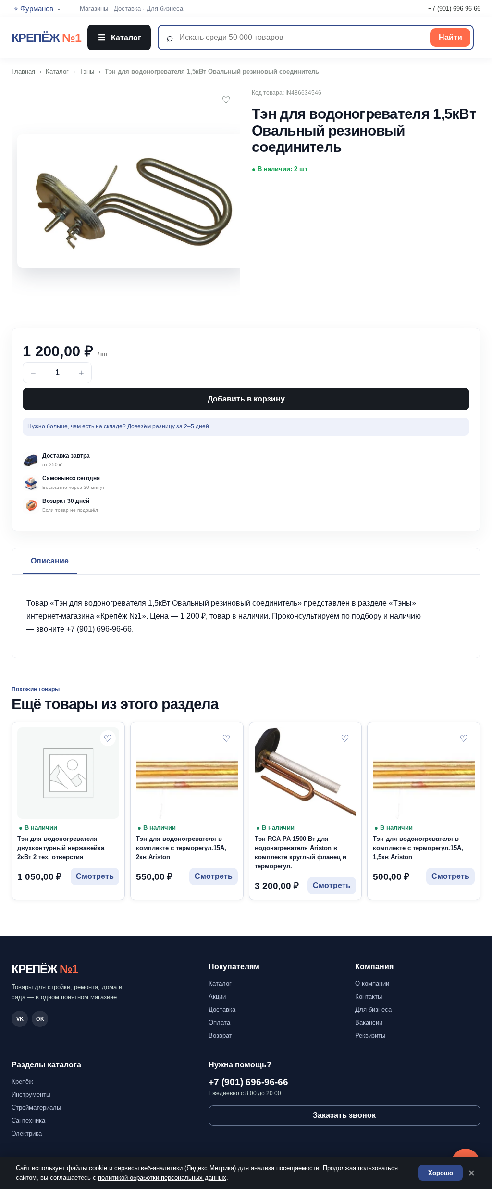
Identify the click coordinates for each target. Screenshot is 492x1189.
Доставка (127, 8)
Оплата (219, 1022)
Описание (50, 561)
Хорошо (440, 1172)
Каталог (119, 37)
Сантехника (28, 1120)
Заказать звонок (344, 1115)
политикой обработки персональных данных (162, 1177)
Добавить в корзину (246, 399)
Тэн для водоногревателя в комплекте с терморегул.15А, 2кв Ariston (181, 848)
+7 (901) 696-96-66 (454, 8)
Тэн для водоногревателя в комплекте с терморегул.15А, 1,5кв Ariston (418, 848)
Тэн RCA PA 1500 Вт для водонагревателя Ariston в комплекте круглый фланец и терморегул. (300, 852)
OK (40, 1019)
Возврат (220, 1035)
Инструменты (31, 1094)
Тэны (86, 71)
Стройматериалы (36, 1107)
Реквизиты (370, 1035)
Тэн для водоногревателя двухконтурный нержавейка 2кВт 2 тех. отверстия (60, 848)
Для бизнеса (165, 8)
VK (20, 1019)
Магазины (94, 8)
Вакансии (368, 1022)
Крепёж (22, 1081)
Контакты (368, 996)
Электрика (27, 1133)
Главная (23, 71)
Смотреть (95, 876)
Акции (217, 996)
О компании (372, 983)
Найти (450, 37)
